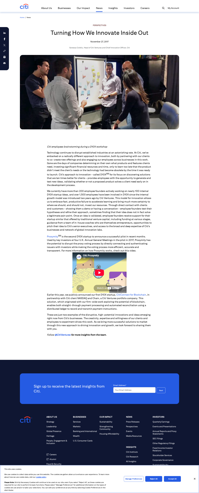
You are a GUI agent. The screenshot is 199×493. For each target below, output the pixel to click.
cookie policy (41, 477)
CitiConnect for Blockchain (131, 294)
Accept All (172, 479)
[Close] (195, 479)
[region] (99, 479)
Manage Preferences (133, 479)
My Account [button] (173, 8)
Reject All (153, 479)
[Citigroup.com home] (26, 420)
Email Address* (119, 385)
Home (22, 17)
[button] (46, 9)
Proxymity (52, 236)
